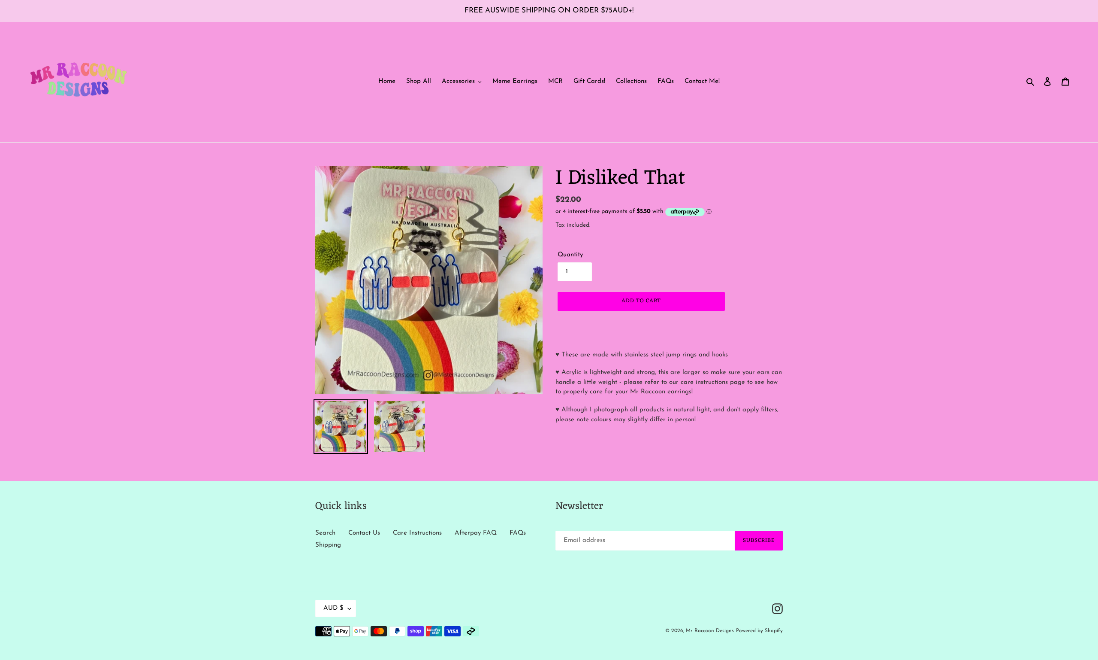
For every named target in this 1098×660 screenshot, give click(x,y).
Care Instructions (417, 533)
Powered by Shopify (759, 630)
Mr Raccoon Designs (710, 630)
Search (325, 533)
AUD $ (333, 608)
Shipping (328, 545)
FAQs (518, 533)
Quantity (570, 255)
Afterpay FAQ (476, 533)
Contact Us (364, 533)
